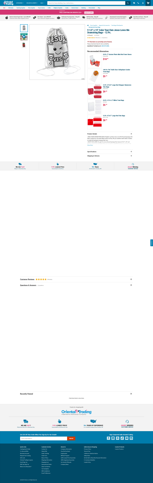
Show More (90, 145)
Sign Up (71, 438)
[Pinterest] (117, 438)
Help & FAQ (44, 451)
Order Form (44, 455)
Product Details (92, 134)
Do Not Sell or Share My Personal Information (95, 458)
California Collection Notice (91, 453)
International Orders (47, 464)
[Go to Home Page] (88, 25)
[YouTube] (126, 438)
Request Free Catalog (25, 455)
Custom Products (119, 449)
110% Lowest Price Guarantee (68, 458)
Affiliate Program (65, 455)
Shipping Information (47, 460)
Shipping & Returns (93, 156)
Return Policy (45, 458)
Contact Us (44, 449)
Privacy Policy (87, 449)
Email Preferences (46, 473)
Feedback (151, 242)
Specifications (91, 152)
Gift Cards (22, 458)
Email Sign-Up (23, 462)
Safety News (87, 455)
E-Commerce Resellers (89, 460)
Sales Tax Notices (46, 466)
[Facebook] (108, 438)
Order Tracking (45, 453)
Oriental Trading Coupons (26, 460)
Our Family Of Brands (66, 462)
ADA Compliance (46, 471)
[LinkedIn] (113, 438)
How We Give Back (65, 451)
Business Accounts (24, 453)
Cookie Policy (87, 462)
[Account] (143, 3)
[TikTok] (122, 438)
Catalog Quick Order (25, 449)
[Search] (128, 3)
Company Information (66, 449)
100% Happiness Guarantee (67, 460)
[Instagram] (131, 438)
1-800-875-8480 (105, 46)
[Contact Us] (138, 3)
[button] (57, 52)
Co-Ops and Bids (24, 451)
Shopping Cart (45, 462)
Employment (64, 453)
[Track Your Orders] (134, 3)
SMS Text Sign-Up (24, 464)
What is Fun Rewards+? (25, 466)
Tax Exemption (45, 468)
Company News (65, 464)
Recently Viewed (26, 393)
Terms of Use (87, 451)
